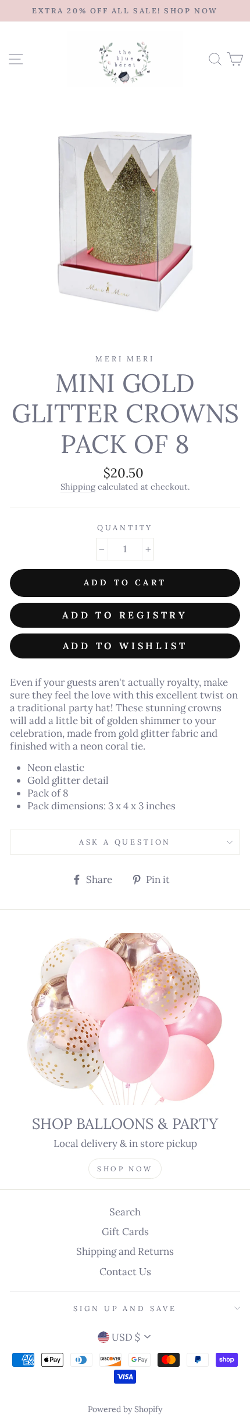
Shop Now (125, 1168)
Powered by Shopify (125, 1409)
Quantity (125, 527)
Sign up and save (125, 1308)
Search (125, 1212)
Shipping (77, 487)
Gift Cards (125, 1231)
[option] (125, 11)
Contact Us (125, 1271)
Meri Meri (124, 358)
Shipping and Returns (125, 1251)
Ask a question (125, 841)
